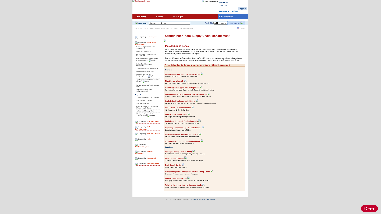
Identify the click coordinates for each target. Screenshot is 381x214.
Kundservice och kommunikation (147, 68)
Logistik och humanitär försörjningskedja (143, 75)
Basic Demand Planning (144, 100)
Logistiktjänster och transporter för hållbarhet (147, 80)
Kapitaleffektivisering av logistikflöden (144, 64)
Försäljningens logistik (143, 51)
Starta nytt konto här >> (228, 11)
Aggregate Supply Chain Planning (147, 97)
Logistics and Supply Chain (145, 111)
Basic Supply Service (143, 103)
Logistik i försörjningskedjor (145, 71)
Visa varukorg (235, 23)
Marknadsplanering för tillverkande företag (147, 85)
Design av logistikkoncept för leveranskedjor (145, 47)
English (242, 28)
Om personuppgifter (208, 199)
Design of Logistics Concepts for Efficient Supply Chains (147, 107)
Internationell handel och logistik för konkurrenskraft (147, 59)
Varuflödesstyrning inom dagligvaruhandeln (144, 90)
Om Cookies (195, 199)
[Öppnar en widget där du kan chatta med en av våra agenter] (369, 209)
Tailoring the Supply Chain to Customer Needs (145, 114)
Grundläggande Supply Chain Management (146, 54)
